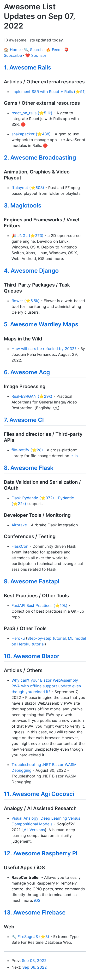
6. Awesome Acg (27, 372)
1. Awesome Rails (27, 67)
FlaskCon (20, 546)
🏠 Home (12, 49)
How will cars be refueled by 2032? (44, 348)
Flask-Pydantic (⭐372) (33, 497)
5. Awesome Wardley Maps (41, 324)
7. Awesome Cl (24, 419)
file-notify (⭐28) (27, 450)
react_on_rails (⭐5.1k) (32, 112)
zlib (74, 455)
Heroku (18, 638)
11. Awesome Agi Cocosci (39, 793)
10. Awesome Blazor (32, 656)
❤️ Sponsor (35, 55)
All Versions (34, 829)
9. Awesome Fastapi (31, 581)
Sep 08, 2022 (34, 960)
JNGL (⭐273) (30, 235)
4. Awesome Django (31, 270)
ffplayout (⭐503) (28, 187)
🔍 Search (33, 49)
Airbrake (19, 525)
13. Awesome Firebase (35, 912)
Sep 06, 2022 (34, 967)
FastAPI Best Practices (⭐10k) (39, 605)
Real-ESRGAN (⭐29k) (32, 396)
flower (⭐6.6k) (26, 300)
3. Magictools (22, 205)
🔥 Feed (53, 49)
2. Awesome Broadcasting (40, 157)
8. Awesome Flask (29, 467)
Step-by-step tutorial (46, 638)
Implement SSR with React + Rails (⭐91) (49, 91)
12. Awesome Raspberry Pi (40, 853)
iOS (37, 900)
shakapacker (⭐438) (31, 134)
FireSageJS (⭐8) (33, 936)
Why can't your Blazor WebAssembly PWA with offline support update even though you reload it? (46, 686)
